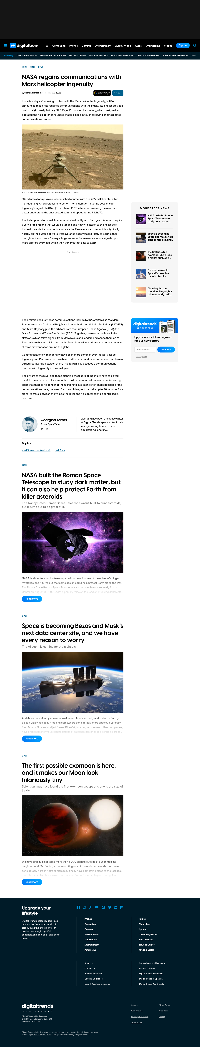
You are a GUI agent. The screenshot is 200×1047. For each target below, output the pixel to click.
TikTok (103, 907)
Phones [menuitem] (73, 46)
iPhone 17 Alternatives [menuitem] (149, 55)
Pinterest (109, 907)
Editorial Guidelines (94, 978)
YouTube (96, 907)
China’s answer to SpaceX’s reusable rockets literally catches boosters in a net (160, 276)
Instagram (84, 907)
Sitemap (162, 1016)
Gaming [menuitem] (86, 46)
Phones (88, 919)
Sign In (183, 45)
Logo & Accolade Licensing (97, 983)
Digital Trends (20, 50)
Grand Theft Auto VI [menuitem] (27, 55)
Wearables (144, 924)
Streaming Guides (148, 934)
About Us (89, 963)
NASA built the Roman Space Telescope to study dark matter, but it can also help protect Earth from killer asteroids (160, 223)
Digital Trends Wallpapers (151, 973)
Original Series (146, 950)
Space (142, 929)
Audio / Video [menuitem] (123, 46)
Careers (134, 1005)
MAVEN (117, 324)
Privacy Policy (141, 356)
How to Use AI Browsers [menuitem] (123, 55)
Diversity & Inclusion (139, 1016)
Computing (90, 924)
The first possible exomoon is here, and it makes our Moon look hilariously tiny (160, 256)
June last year (61, 368)
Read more (32, 599)
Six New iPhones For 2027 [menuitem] (53, 55)
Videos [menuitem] (168, 46)
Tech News (60, 449)
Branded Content (147, 968)
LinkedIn (115, 907)
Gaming (89, 929)
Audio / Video (91, 934)
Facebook (78, 907)
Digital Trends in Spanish (151, 978)
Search (194, 45)
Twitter (90, 907)
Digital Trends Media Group (39, 1035)
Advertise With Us (93, 973)
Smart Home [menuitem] (152, 46)
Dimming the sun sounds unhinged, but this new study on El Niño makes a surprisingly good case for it (160, 296)
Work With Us (136, 1011)
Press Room (163, 1011)
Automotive (90, 950)
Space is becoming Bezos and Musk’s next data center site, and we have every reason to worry (160, 240)
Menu (5, 45)
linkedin (42, 429)
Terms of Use (136, 1022)
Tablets (142, 919)
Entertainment (92, 944)
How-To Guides (147, 944)
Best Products (146, 939)
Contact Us (90, 968)
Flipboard (121, 907)
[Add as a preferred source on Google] (102, 93)
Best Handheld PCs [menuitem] (98, 55)
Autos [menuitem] (138, 46)
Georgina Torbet (31, 93)
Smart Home (91, 939)
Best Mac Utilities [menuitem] (77, 55)
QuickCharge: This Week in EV (36, 449)
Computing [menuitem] (58, 46)
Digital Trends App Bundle (151, 983)
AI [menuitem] (47, 46)
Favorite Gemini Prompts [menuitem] (175, 55)
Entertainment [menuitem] (103, 46)
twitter (47, 429)
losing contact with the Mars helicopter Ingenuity (76, 101)
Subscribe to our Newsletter (152, 963)
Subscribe (166, 349)
